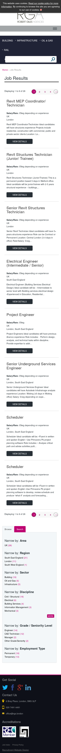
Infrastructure (27, 40)
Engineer (11, 630)
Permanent (12, 653)
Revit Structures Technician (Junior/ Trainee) (29, 156)
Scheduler (15, 417)
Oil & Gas (47, 40)
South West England (16, 564)
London (10, 561)
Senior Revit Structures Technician (26, 209)
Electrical (10, 600)
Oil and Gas (12, 580)
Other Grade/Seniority (16, 640)
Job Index (6, 744)
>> (56, 91)
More (50, 616)
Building (7, 40)
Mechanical (12, 610)
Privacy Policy (18, 744)
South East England (16, 557)
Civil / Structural (14, 596)
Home (5, 69)
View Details (19, 141)
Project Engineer (20, 314)
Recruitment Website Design (15, 749)
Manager (10, 637)
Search (20, 529)
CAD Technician (14, 633)
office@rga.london (14, 713)
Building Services (14, 603)
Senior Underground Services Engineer (31, 365)
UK (8, 545)
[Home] (30, 16)
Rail (6, 49)
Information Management (18, 607)
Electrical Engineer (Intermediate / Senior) (25, 263)
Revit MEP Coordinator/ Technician (26, 103)
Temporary (12, 656)
